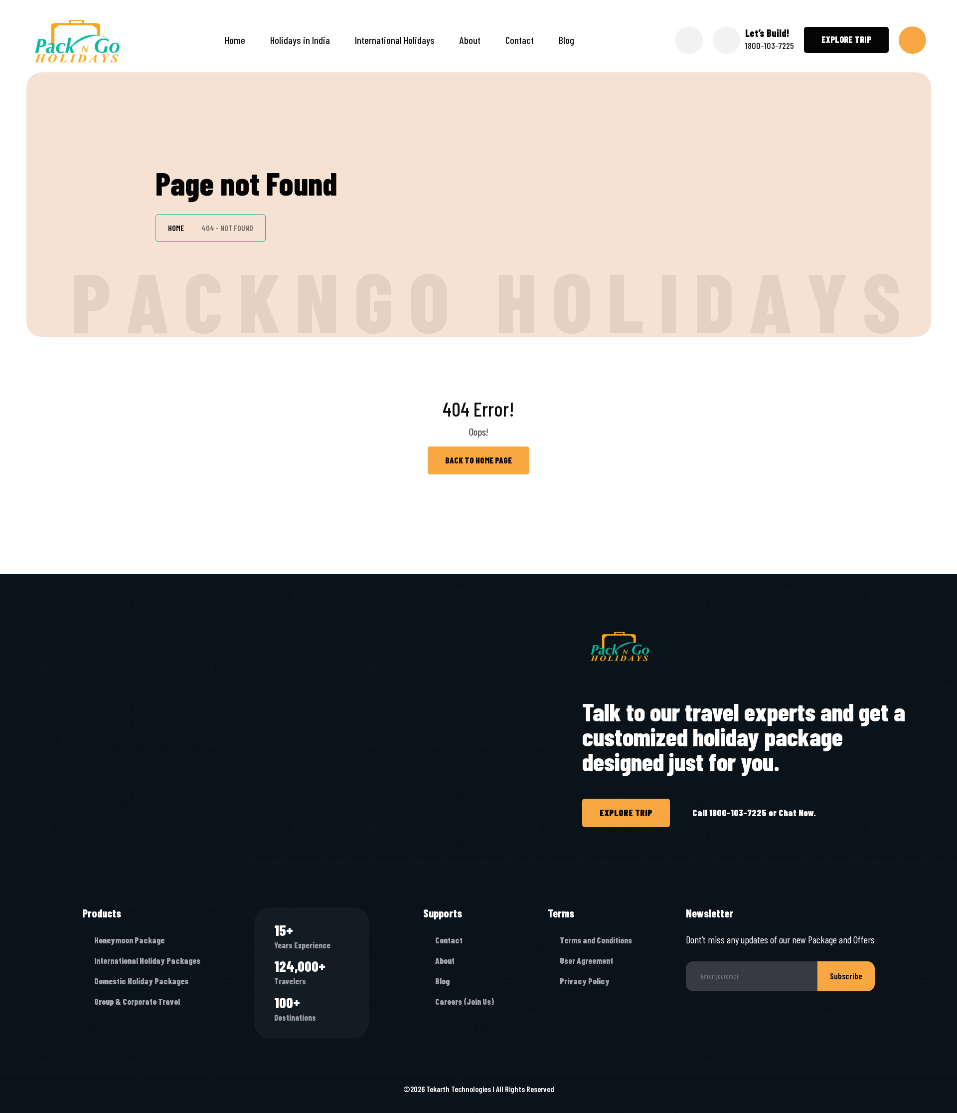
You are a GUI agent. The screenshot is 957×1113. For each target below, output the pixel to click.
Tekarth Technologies (458, 1089)
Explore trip (846, 39)
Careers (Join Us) (464, 1001)
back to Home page (478, 460)
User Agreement (586, 960)
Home (235, 40)
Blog (566, 40)
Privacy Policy (585, 981)
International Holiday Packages (147, 960)
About (470, 40)
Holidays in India (300, 40)
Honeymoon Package (129, 940)
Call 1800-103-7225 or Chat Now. (754, 812)
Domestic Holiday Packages (141, 981)
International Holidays (395, 40)
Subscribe (846, 976)
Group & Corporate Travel (137, 1001)
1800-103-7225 (769, 45)
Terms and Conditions (596, 940)
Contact (519, 40)
